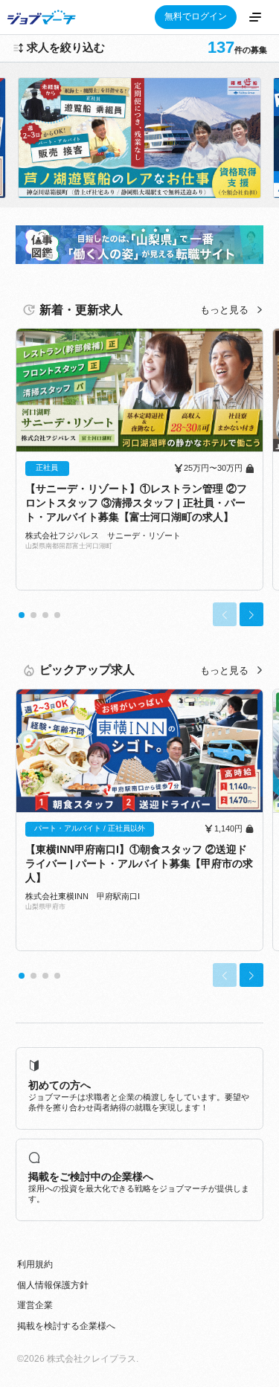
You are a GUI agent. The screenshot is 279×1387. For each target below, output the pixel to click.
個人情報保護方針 (53, 1285)
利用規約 (35, 1264)
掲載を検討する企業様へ (66, 1326)
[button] (22, 615)
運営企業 (35, 1305)
